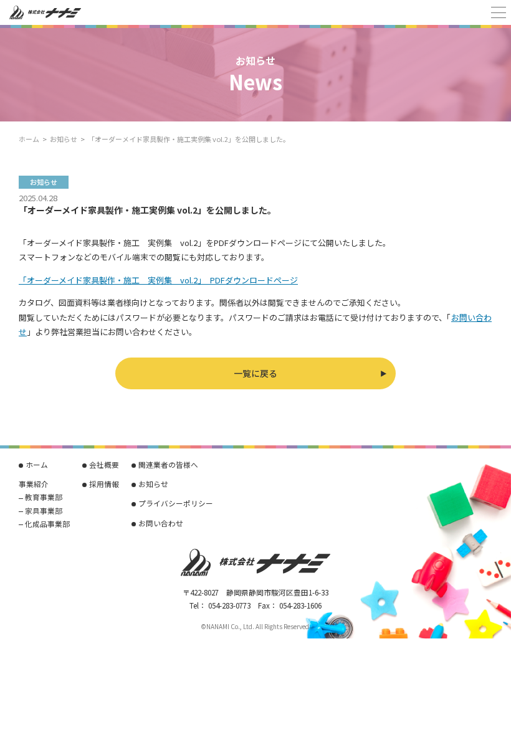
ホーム (29, 139)
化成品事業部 (47, 523)
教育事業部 (43, 496)
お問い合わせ (160, 523)
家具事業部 (43, 510)
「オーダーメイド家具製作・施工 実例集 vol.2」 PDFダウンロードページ (158, 280)
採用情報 (104, 483)
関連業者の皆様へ (168, 464)
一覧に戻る (255, 373)
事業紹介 (34, 483)
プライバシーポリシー (175, 503)
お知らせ (63, 139)
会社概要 (104, 464)
